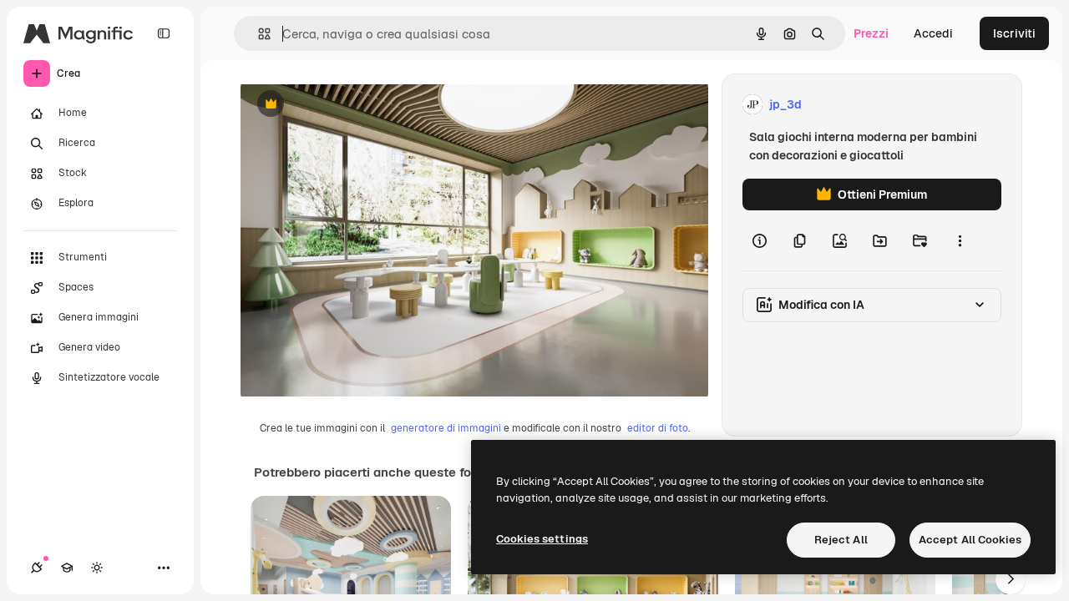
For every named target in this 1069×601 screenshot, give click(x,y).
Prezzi (871, 33)
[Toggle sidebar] (163, 33)
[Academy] (66, 567)
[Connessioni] (36, 567)
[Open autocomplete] (258, 34)
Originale (350, 105)
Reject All (841, 540)
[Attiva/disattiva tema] (97, 567)
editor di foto (657, 428)
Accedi (933, 33)
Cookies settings (542, 539)
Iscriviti (1014, 33)
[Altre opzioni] (959, 240)
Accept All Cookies (970, 540)
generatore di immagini (446, 428)
